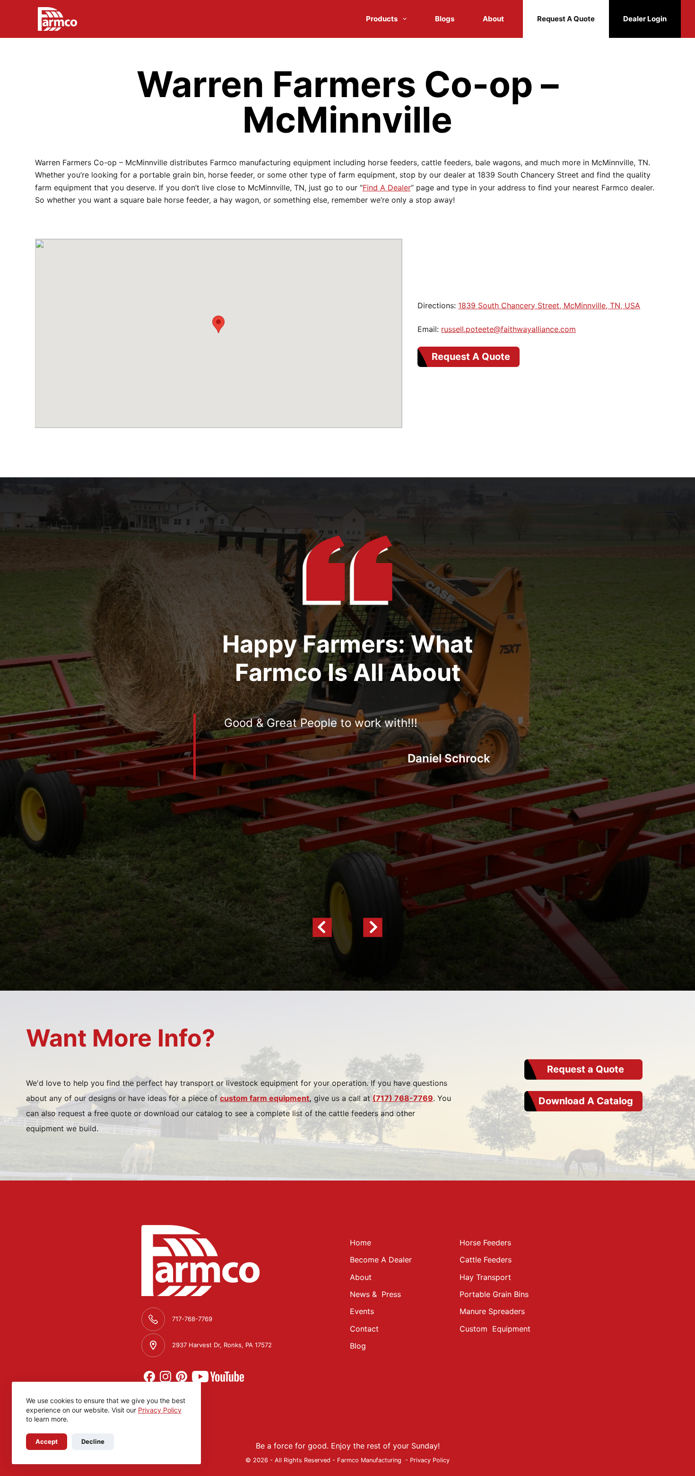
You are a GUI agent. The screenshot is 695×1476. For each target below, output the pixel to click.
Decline (92, 1441)
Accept (46, 1441)
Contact (364, 1328)
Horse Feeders (485, 1242)
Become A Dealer (381, 1259)
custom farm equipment (264, 1098)
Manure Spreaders (492, 1311)
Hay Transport (485, 1277)
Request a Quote (585, 1069)
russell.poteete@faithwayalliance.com (508, 329)
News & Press (375, 1294)
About (493, 18)
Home (360, 1242)
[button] (218, 324)
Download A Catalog (586, 1101)
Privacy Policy (160, 1410)
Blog (358, 1346)
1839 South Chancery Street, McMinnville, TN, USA (549, 305)
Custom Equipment (495, 1328)
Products (382, 18)
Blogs (444, 18)
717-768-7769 (192, 1319)
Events (362, 1311)
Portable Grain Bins (494, 1294)
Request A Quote (566, 18)
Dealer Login (645, 18)
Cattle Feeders (486, 1259)
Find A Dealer (387, 187)
